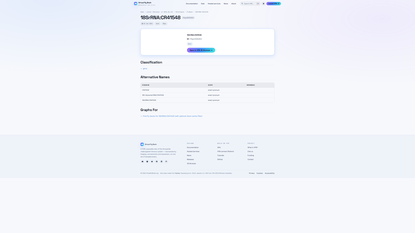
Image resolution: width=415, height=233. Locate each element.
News (226, 4)
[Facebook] (157, 162)
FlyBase (190, 12)
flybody (177, 173)
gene (145, 68)
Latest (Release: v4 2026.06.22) (159, 12)
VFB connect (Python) (225, 151)
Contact (251, 159)
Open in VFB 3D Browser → (201, 50)
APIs (219, 147)
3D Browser (191, 164)
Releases (190, 159)
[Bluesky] (152, 162)
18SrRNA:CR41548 (201, 12)
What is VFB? (253, 147)
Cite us (250, 151)
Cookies (260, 173)
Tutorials (220, 155)
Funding (251, 155)
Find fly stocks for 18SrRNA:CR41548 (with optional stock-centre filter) (172, 116)
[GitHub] (166, 162)
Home (142, 12)
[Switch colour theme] (263, 4)
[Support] (142, 162)
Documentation (192, 4)
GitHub (220, 159)
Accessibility (270, 173)
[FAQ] (147, 162)
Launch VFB (272, 3)
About (233, 4)
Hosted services (214, 4)
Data (202, 4)
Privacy (252, 173)
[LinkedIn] (161, 162)
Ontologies (180, 12)
